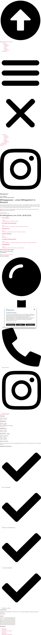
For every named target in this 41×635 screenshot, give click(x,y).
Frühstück (6, 44)
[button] (20, 93)
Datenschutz (4, 629)
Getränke (5, 48)
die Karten (4, 42)
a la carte (6, 46)
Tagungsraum (4, 51)
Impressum (4, 628)
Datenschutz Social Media (7, 630)
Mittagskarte (6, 45)
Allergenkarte (6, 50)
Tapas (5, 47)
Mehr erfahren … (3, 614)
